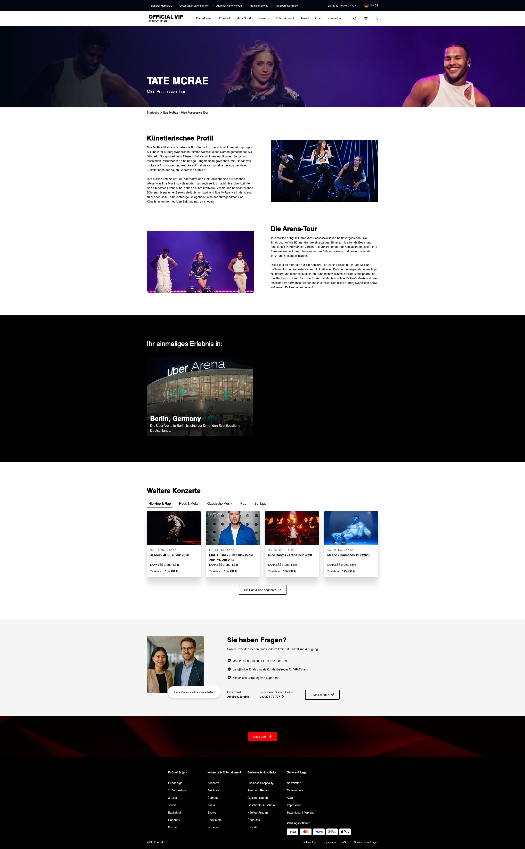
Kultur (211, 805)
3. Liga (172, 797)
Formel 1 (174, 827)
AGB (290, 797)
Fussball (224, 18)
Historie (252, 827)
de (376, 5)
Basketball (174, 812)
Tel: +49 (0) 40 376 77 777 (341, 5)
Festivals (213, 790)
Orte (318, 18)
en (372, 5)
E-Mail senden (322, 694)
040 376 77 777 (272, 696)
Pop (243, 503)
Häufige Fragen (258, 812)
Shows (212, 812)
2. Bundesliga (177, 790)
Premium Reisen (258, 790)
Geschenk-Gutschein (261, 805)
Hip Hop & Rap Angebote (262, 590)
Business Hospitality (260, 783)
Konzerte (263, 18)
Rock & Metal (189, 503)
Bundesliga (175, 783)
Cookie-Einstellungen (366, 842)
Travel (305, 18)
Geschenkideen (258, 797)
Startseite (153, 112)
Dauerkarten (204, 18)
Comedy (213, 797)
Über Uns (254, 820)
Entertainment (285, 18)
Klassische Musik (219, 503)
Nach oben (262, 736)
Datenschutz (295, 790)
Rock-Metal (215, 820)
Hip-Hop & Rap (159, 503)
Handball (174, 820)
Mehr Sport (243, 18)
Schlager (261, 503)
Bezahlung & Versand (301, 812)
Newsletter (334, 18)
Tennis (172, 805)
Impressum (294, 805)
